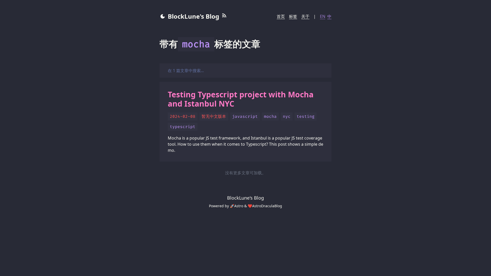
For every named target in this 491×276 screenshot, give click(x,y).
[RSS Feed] (224, 16)
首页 (281, 16)
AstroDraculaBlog (267, 205)
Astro (238, 205)
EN (322, 16)
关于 (305, 16)
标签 (293, 16)
